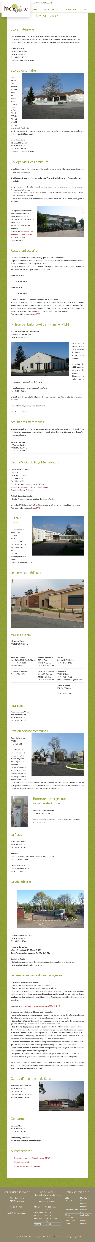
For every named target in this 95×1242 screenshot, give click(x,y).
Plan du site (47, 1237)
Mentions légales (35, 1237)
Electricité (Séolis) (21, 1162)
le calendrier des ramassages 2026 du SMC (43, 1006)
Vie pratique (57, 9)
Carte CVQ (35, 314)
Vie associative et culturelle (77, 9)
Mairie (35, 9)
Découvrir (45, 9)
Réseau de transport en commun (27, 1166)
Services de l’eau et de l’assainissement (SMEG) (32, 1158)
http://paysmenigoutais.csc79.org (34, 487)
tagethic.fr (77, 1237)
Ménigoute (18, 1237)
